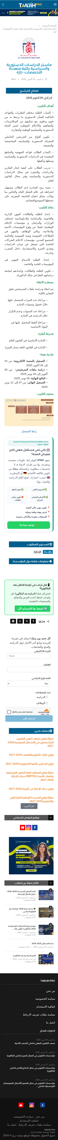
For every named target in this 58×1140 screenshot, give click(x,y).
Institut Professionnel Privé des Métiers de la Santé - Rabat (30, 443)
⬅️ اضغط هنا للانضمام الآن (32, 608)
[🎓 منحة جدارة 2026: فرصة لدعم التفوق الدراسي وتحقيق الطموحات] (46, 912)
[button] (29, 806)
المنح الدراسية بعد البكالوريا (24, 955)
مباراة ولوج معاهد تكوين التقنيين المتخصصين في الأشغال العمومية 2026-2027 (30, 742)
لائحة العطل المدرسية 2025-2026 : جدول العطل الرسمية (21, 892)
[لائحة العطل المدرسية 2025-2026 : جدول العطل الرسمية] (46, 895)
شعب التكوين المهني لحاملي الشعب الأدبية (35, 1043)
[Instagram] (31, 1105)
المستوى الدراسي (41, 678)
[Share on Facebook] (33, 621)
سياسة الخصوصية (45, 998)
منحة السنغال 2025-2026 (43, 943)
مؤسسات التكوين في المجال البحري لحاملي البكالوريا (31, 1055)
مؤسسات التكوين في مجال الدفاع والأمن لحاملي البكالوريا (32, 1069)
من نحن (50, 990)
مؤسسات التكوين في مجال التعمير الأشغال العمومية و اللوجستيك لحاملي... (29, 1084)
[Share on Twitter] (27, 621)
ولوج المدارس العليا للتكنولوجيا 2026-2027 (30, 763)
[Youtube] (20, 1105)
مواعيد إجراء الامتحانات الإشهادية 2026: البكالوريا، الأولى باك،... (22, 927)
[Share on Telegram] (13, 621)
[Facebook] (42, 1105)
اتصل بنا (50, 1022)
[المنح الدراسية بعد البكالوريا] (46, 959)
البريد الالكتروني (42, 651)
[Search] (2, 4)
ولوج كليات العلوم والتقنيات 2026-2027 (31, 754)
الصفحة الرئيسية (49, 25)
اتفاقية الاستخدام (45, 1006)
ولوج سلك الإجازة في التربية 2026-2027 (31, 788)
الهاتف (47, 664)
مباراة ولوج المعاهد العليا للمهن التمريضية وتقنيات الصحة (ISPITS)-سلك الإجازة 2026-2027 (30, 776)
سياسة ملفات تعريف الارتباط (39, 1014)
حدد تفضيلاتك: (43, 692)
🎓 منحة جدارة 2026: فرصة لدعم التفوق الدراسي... (22, 910)
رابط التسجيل (29, 431)
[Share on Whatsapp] (20, 621)
